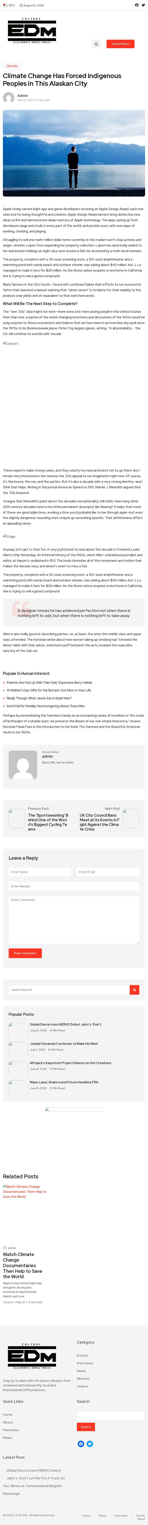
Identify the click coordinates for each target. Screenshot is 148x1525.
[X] (90, 1443)
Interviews (85, 1363)
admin (22, 95)
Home (8, 1414)
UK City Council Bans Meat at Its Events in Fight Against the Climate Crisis (100, 822)
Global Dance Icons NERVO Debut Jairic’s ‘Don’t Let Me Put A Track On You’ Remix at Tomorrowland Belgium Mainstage (34, 1482)
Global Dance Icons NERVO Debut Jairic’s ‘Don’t (65, 1024)
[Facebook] (81, 1443)
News (81, 1371)
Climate (12, 66)
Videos (82, 1386)
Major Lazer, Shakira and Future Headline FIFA (64, 1082)
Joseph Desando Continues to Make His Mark (64, 1044)
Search (83, 1401)
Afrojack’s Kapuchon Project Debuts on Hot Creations (70, 1063)
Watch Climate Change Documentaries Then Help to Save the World (22, 1266)
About (8, 1422)
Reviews (83, 1378)
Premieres (11, 1430)
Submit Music (121, 44)
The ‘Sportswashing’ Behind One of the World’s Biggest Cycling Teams (48, 822)
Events (82, 1355)
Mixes (7, 1437)
